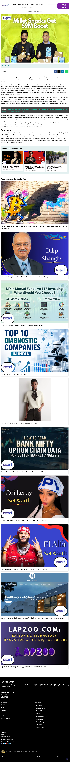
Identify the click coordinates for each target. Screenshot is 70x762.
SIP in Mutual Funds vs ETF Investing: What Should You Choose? (22, 325)
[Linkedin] (10, 743)
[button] (55, 71)
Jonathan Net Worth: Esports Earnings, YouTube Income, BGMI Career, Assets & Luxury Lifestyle (34, 167)
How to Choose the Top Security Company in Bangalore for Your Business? (54, 167)
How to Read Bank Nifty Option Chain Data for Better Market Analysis (24, 472)
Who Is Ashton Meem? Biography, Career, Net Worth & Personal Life (11, 167)
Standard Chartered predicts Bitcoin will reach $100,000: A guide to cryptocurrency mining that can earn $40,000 (34, 227)
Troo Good (3, 76)
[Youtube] (6, 743)
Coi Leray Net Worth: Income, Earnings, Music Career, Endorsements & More (26, 520)
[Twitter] (4, 743)
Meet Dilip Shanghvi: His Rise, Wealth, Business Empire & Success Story (24, 277)
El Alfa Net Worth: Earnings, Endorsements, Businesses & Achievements (24, 569)
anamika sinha (11, 169)
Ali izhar (54, 170)
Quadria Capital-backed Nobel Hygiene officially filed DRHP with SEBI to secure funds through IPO (33, 618)
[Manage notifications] (67, 759)
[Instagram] (8, 743)
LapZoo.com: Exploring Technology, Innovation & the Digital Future (23, 667)
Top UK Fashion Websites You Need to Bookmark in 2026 (19, 423)
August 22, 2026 (5, 169)
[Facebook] (1, 743)
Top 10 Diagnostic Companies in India (13, 374)
